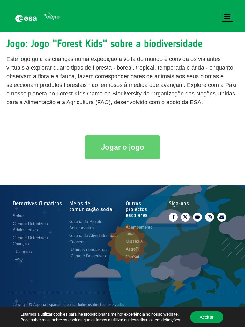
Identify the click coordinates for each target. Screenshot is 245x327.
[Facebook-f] (173, 217)
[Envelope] (221, 217)
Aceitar (207, 317)
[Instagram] (209, 217)
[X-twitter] (185, 217)
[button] (227, 16)
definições (170, 319)
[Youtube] (197, 217)
